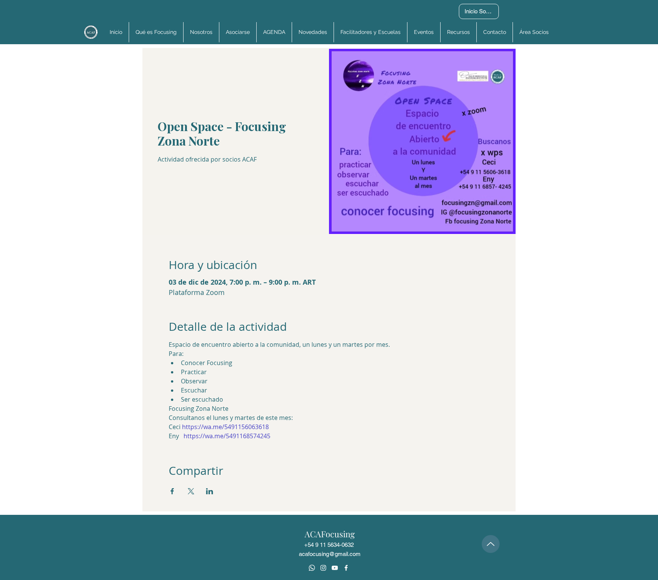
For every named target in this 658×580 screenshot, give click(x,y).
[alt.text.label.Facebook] (346, 568)
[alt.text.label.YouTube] (335, 568)
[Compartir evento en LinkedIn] (209, 491)
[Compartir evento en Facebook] (172, 491)
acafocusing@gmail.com (330, 554)
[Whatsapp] (312, 568)
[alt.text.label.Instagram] (323, 568)
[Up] (491, 544)
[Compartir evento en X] (191, 491)
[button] (534, 32)
